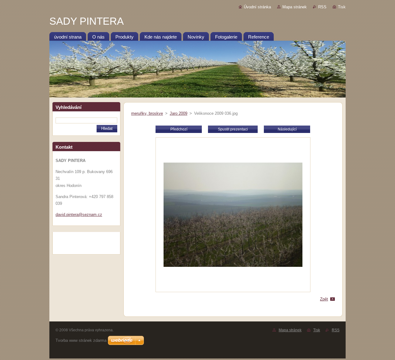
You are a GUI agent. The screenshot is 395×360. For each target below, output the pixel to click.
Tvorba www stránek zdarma (81, 340)
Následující (287, 129)
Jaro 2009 (178, 113)
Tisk (342, 7)
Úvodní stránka (257, 7)
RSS (322, 7)
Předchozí (178, 129)
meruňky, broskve (147, 113)
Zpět (324, 299)
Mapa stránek (294, 7)
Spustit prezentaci (233, 129)
